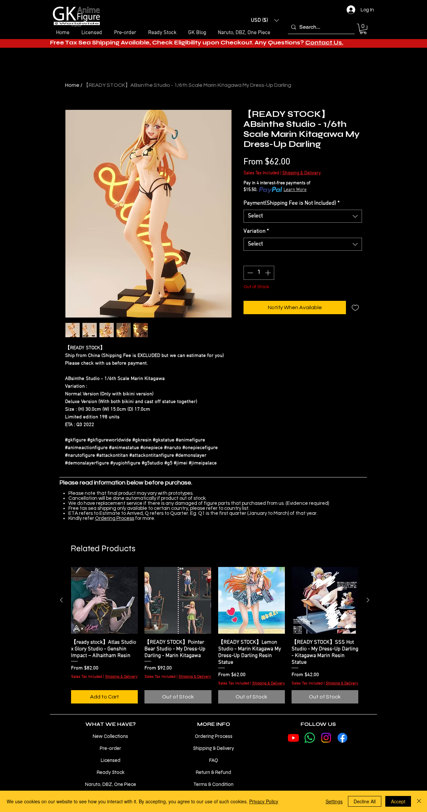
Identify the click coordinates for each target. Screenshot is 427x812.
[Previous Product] (61, 600)
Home (72, 85)
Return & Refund (213, 772)
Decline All (365, 801)
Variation (256, 231)
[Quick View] (104, 600)
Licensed (110, 760)
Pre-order (110, 748)
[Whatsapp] (309, 737)
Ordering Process (114, 518)
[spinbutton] (259, 272)
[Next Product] (368, 600)
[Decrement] (250, 272)
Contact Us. (324, 42)
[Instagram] (326, 737)
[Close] (419, 801)
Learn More (295, 190)
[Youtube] (293, 737)
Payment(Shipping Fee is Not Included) (292, 203)
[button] (265, 20)
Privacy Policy (263, 801)
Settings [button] (334, 801)
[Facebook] (342, 737)
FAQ (213, 760)
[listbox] (265, 20)
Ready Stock (110, 772)
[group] (214, 635)
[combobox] (303, 216)
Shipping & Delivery (301, 173)
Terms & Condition (213, 784)
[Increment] (269, 272)
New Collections (110, 736)
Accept (398, 801)
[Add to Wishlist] (355, 307)
